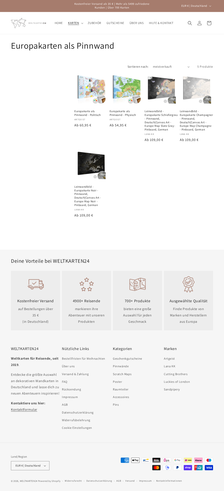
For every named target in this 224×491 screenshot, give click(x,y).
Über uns (68, 366)
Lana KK (169, 366)
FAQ (64, 382)
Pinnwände (121, 366)
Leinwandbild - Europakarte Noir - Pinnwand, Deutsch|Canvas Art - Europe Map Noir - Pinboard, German (87, 196)
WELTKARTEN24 (28, 480)
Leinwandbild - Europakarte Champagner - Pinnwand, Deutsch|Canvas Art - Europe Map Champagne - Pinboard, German (196, 120)
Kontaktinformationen (169, 480)
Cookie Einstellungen (77, 428)
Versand (130, 480)
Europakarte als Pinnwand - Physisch (123, 113)
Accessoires (121, 397)
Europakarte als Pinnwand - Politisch (87, 113)
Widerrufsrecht (73, 480)
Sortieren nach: (138, 67)
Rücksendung (71, 389)
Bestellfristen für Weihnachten (83, 359)
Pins (116, 405)
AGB (65, 405)
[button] (75, 22)
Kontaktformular (24, 409)
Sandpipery (172, 389)
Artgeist (169, 359)
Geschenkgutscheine (127, 359)
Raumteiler (121, 389)
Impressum (70, 397)
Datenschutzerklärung (78, 412)
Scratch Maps (122, 374)
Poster (117, 382)
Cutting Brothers (176, 374)
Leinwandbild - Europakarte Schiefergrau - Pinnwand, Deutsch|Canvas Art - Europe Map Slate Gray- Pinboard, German (161, 120)
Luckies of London (177, 382)
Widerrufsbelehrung (76, 420)
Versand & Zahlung (75, 374)
